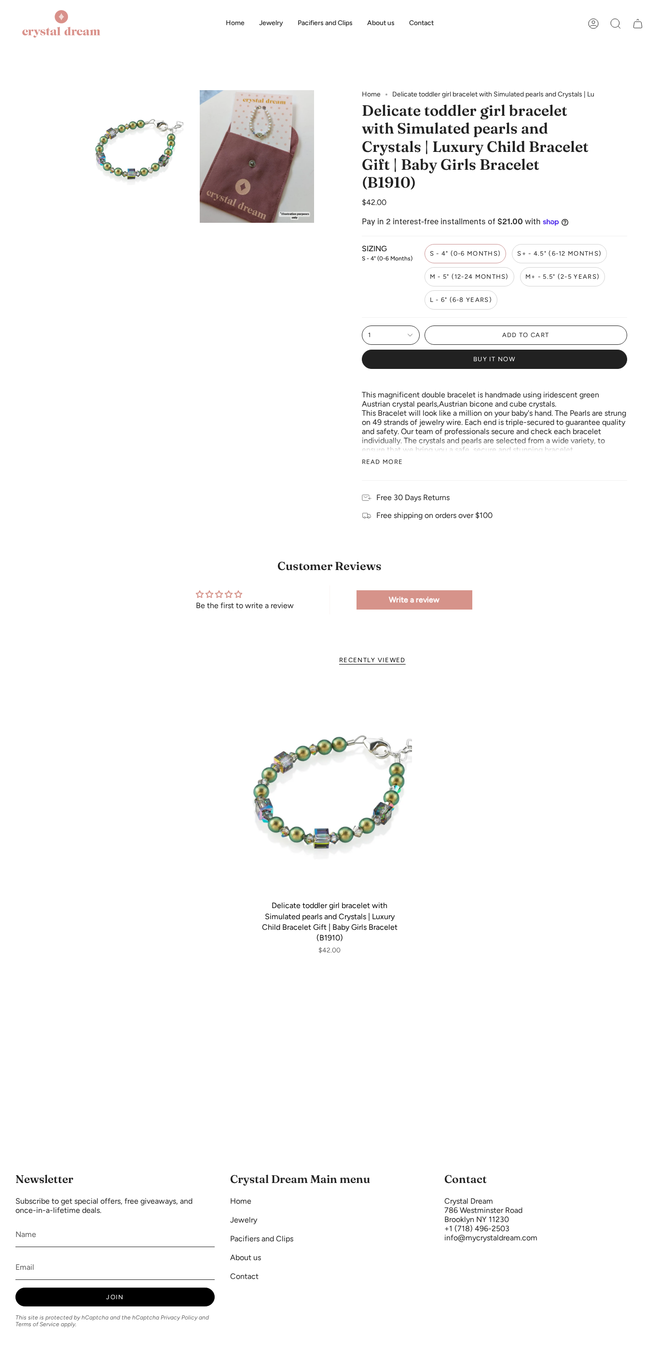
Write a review (414, 599)
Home (371, 94)
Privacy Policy (179, 1317)
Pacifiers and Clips (261, 1238)
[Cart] (638, 23)
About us (245, 1257)
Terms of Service (37, 1324)
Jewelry (243, 1219)
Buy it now (494, 359)
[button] (615, 23)
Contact (244, 1276)
